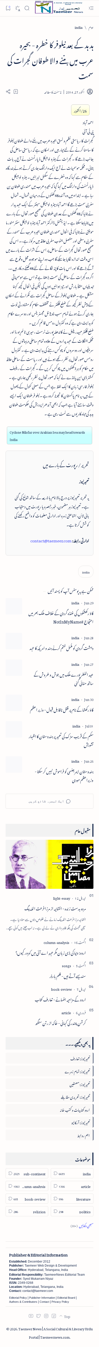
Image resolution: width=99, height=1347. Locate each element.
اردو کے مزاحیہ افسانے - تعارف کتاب (60, 999)
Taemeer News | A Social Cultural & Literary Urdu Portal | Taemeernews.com (55, 1332)
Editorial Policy (18, 1297)
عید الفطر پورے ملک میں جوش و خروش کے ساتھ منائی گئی (63, 678)
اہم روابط (83, 1134)
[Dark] (17, 8)
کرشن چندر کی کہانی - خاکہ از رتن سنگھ (60, 1022)
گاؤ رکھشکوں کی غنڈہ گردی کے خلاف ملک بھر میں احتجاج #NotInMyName (60, 617)
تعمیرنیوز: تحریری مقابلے (75, 1096)
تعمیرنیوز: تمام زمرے (77, 1070)
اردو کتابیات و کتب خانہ (75, 1109)
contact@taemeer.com (51, 540)
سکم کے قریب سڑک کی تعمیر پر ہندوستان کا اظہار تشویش (61, 740)
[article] (66, 1012)
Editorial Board (66, 1297)
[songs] (66, 965)
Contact (44, 1301)
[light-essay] (61, 897)
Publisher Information (42, 1297)
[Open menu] (91, 8)
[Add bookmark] (15, 91)
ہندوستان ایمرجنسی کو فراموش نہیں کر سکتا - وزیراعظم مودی (64, 775)
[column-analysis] (56, 942)
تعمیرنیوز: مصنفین (80, 1083)
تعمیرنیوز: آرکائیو (80, 1121)
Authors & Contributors (23, 1301)
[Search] (26, 8)
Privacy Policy (60, 1301)
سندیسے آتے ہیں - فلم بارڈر (68, 975)
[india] (85, 572)
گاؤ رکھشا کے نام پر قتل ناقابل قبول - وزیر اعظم (61, 709)
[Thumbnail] (14, 606)
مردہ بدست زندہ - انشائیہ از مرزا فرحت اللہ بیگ (55, 908)
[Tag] (75, 602)
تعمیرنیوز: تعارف (80, 1057)
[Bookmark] (8, 8)
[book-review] (61, 988)
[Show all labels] (82, 1225)
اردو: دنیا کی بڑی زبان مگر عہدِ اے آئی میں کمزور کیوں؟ (50, 952)
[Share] (8, 91)
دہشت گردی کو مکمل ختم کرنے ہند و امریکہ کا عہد (61, 647)
